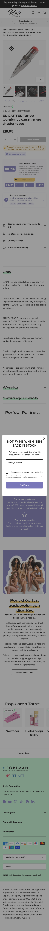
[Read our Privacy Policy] (41, 476)
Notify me (24, 485)
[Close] (44, 438)
